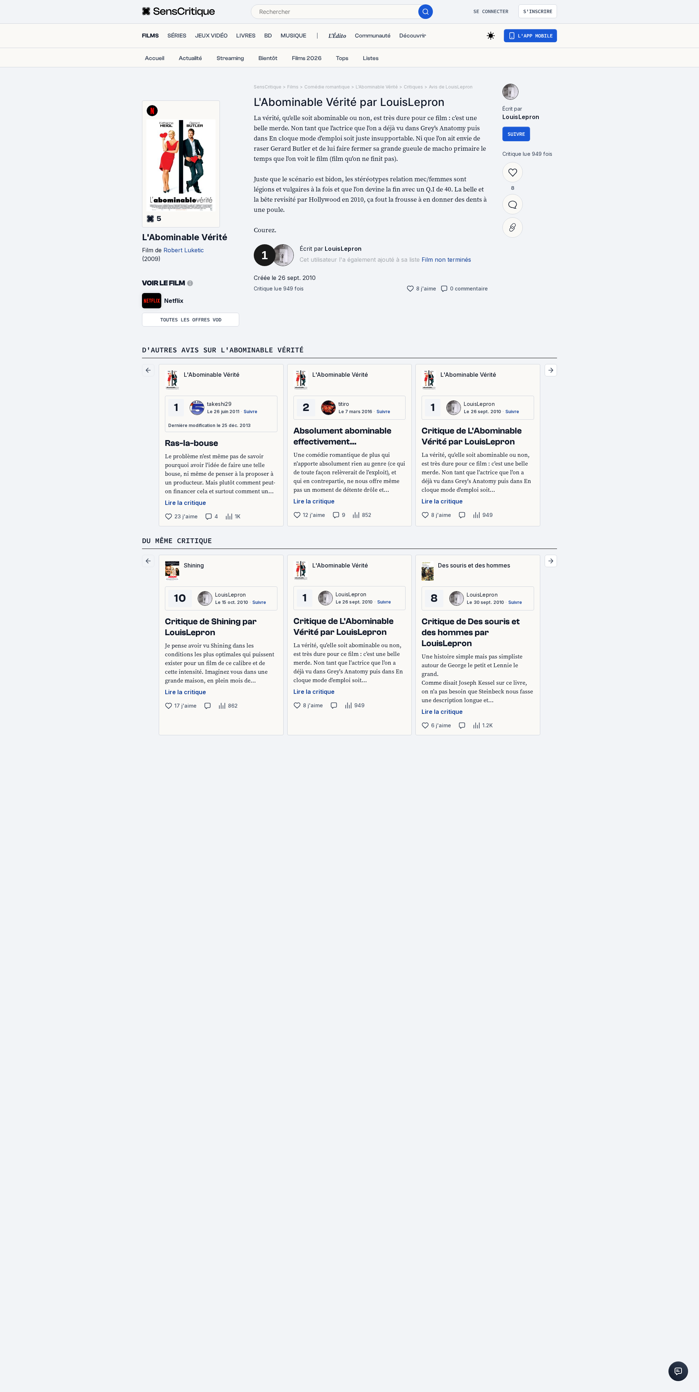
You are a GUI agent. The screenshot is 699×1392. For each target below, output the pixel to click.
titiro (344, 404)
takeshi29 (219, 404)
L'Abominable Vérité (184, 237)
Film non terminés (446, 259)
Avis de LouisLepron (451, 87)
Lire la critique (185, 502)
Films (293, 87)
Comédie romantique (327, 87)
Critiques (413, 87)
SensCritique (267, 87)
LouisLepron (343, 248)
